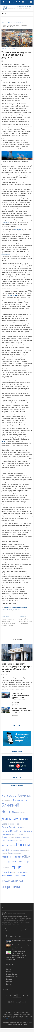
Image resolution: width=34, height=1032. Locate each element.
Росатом (9, 610)
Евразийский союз (10, 824)
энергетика (14, 607)
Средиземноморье (17, 853)
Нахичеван (26, 837)
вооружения (18, 812)
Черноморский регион (16, 876)
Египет (22, 827)
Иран (19, 831)
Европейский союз (11, 827)
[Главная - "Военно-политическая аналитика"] (17, 6)
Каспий (11, 834)
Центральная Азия (11, 976)
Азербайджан (9, 796)
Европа (8, 984)
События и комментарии (10, 48)
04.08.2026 (15, 704)
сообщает (17, 229)
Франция (13, 872)
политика (6, 845)
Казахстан (5, 834)
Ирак (13, 831)
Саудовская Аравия (17, 850)
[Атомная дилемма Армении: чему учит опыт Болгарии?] (6, 710)
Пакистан (21, 840)
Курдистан (6, 837)
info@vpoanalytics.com (17, 1002)
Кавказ (27, 831)
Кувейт (25, 834)
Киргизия (16, 834)
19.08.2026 (5, 674)
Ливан (12, 837)
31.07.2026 (15, 715)
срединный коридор (12, 857)
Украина (6, 872)
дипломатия (15, 818)
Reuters (4, 441)
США (26, 856)
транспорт (23, 861)
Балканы (9, 979)
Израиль (6, 831)
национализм (7, 840)
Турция (7, 607)
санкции (6, 850)
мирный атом (22, 607)
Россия (4, 610)
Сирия (10, 853)
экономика (16, 610)
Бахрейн (10, 800)
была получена (12, 295)
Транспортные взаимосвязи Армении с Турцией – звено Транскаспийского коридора (21, 697)
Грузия (23, 812)
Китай (21, 834)
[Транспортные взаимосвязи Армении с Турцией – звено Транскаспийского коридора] (6, 695)
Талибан (4, 862)
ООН (17, 840)
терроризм (11, 862)
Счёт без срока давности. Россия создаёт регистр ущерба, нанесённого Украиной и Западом (17, 668)
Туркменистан (5, 867)
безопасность (19, 800)
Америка (9, 981)
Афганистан (5, 800)
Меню (4, 14)
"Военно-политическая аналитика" (16, 1019)
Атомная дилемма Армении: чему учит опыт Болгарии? (22, 710)
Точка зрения (17, 639)
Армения (24, 796)
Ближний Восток (11, 974)
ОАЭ (14, 840)
